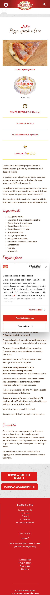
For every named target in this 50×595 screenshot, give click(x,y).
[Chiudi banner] (46, 267)
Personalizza (23, 326)
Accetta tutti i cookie (25, 318)
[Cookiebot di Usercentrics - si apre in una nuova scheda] (30, 266)
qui (13, 295)
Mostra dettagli (35, 310)
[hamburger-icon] (4, 12)
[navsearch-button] (43, 4)
